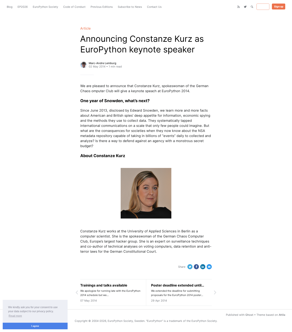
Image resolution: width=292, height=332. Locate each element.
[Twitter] (245, 6)
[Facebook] (196, 266)
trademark (175, 321)
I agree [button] (35, 326)
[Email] (209, 266)
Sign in (263, 6)
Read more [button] (15, 315)
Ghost (249, 314)
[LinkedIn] (202, 266)
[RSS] (239, 6)
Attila (282, 314)
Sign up (278, 6)
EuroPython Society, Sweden (126, 321)
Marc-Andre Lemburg (102, 63)
